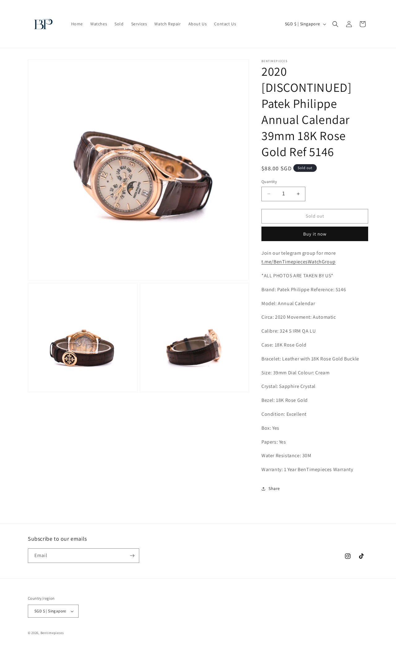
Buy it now (315, 234)
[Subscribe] (132, 555)
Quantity (269, 181)
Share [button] (274, 488)
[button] (335, 24)
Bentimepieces (52, 633)
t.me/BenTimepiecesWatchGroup (298, 261)
